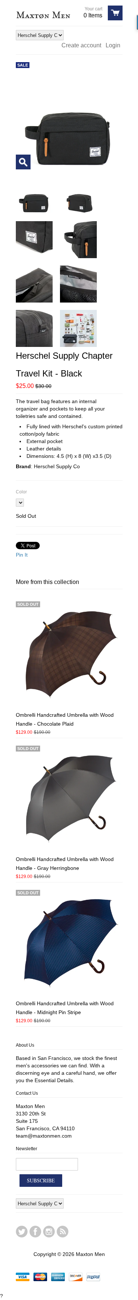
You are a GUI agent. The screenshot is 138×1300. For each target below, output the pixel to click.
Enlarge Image (23, 162)
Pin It (22, 555)
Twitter (22, 1231)
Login (113, 45)
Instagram (49, 1231)
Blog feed (62, 1231)
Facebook (35, 1231)
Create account (81, 45)
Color (21, 491)
